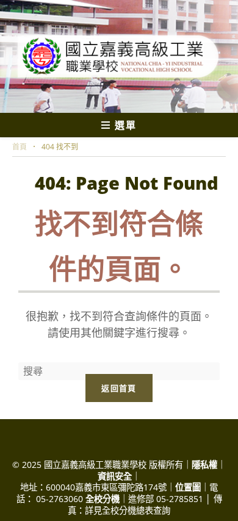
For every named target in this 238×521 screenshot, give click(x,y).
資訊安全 (115, 476)
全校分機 (102, 499)
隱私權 (204, 464)
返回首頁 (118, 388)
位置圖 (188, 487)
